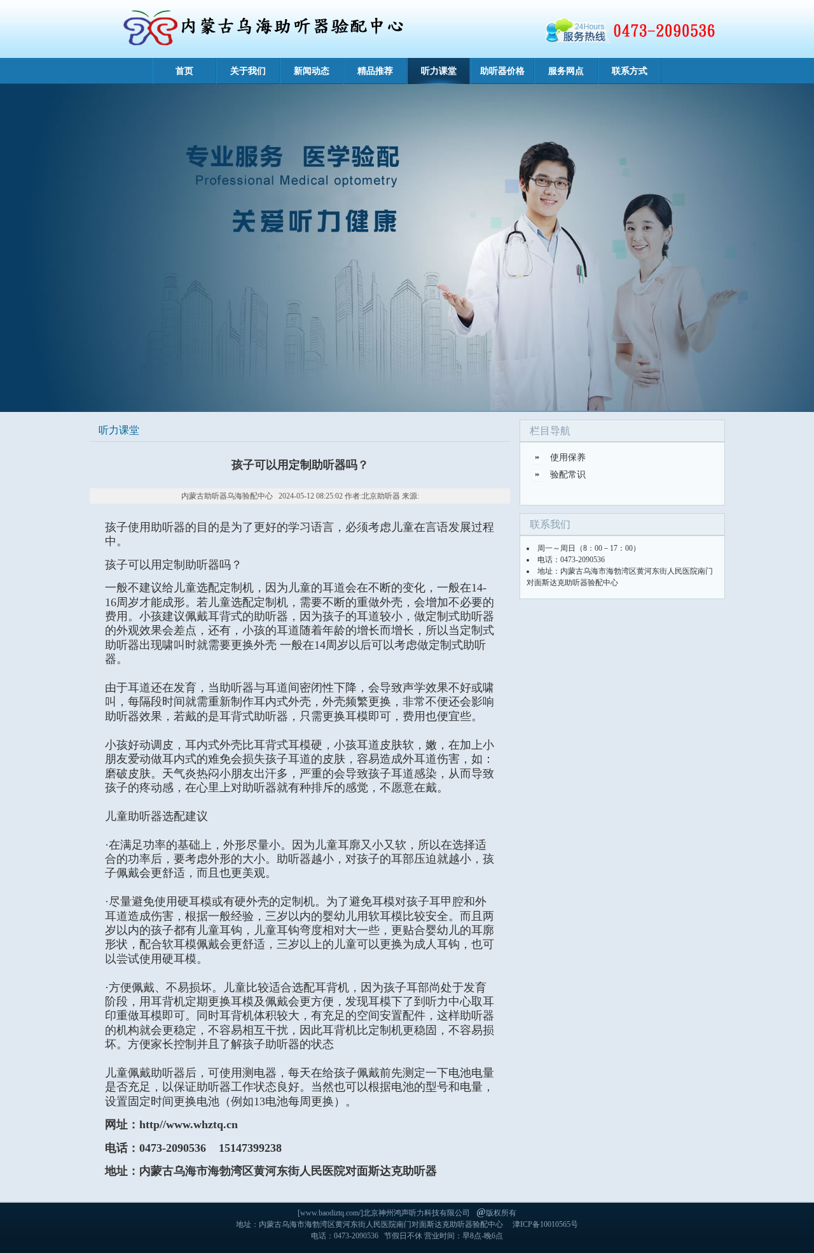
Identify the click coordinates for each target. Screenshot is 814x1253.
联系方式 (629, 71)
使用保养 (568, 457)
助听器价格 (502, 71)
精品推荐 (375, 71)
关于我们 (248, 71)
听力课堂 (439, 71)
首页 (184, 71)
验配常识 (568, 474)
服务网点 (566, 71)
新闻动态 (311, 71)
